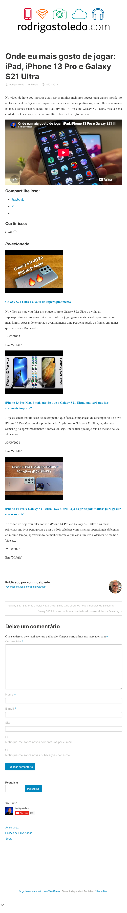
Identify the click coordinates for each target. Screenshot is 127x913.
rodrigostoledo (16, 84)
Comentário (14, 641)
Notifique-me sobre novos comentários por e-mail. (38, 742)
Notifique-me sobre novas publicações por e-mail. (38, 755)
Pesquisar (11, 782)
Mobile (34, 84)
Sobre (8, 838)
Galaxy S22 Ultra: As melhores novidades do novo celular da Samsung (78, 611)
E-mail (10, 709)
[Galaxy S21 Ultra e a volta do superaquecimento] (34, 292)
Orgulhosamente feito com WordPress (39, 891)
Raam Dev (101, 891)
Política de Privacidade (18, 833)
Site (7, 722)
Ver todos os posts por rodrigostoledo (25, 586)
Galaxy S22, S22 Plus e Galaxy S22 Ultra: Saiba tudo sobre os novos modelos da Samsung (60, 606)
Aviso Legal (12, 827)
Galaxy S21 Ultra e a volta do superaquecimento (38, 301)
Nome (10, 695)
